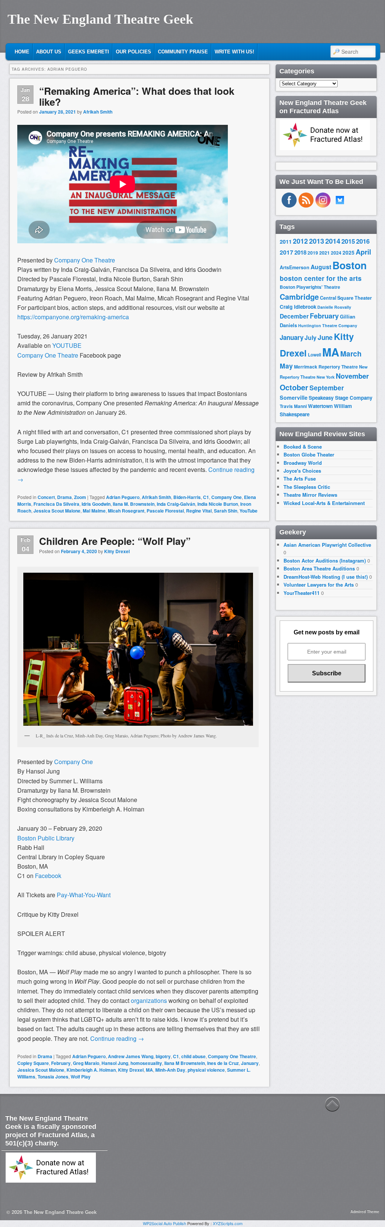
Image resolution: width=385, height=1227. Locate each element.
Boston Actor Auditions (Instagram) (324, 560)
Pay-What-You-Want (84, 894)
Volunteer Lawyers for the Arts (318, 584)
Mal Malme (94, 510)
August (321, 266)
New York (326, 377)
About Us (48, 52)
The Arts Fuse (299, 478)
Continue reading (117, 1038)
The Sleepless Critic (306, 486)
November (352, 376)
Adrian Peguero (122, 497)
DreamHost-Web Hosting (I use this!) (325, 576)
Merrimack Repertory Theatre (326, 366)
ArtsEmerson (294, 267)
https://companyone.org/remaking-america (73, 316)
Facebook (48, 875)
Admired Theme (364, 1211)
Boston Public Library (45, 838)
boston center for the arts (321, 278)
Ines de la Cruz (223, 1063)
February (61, 1063)
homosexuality (146, 1063)
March (351, 354)
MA (149, 1069)
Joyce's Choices (302, 470)
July (311, 337)
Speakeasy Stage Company (340, 397)
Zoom (80, 497)
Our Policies (133, 52)
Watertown (320, 406)
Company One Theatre (84, 260)
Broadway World (302, 462)
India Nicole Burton (217, 504)
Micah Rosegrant (126, 510)
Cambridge (299, 296)
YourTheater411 (301, 592)
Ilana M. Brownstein (134, 504)
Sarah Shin (225, 510)
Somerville (294, 397)
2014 (332, 241)
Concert (46, 497)
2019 (313, 252)
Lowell (314, 355)
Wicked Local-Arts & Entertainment (324, 503)
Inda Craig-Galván (176, 504)
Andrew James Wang (130, 1056)
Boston (349, 265)
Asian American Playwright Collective (327, 544)
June (325, 337)
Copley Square (33, 1063)
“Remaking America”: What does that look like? (136, 96)
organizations (149, 1000)
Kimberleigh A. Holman (91, 1069)
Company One (226, 497)
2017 (286, 252)
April (363, 252)
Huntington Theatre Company (327, 325)
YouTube (248, 510)
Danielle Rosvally (334, 307)
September (326, 387)
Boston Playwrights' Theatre (310, 287)
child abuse (193, 1056)
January (250, 1063)
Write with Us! (234, 52)
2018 (300, 252)
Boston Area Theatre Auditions (319, 568)
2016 (363, 241)
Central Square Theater (346, 297)
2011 (286, 241)
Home (22, 52)
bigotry (163, 1056)
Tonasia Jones (53, 1076)
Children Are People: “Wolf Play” (115, 541)
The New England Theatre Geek (100, 19)
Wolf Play (81, 1076)
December (294, 316)
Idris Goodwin (96, 504)
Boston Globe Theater (308, 454)
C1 (206, 497)
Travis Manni (293, 406)
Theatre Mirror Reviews (310, 494)
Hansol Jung (115, 1063)
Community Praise (183, 52)
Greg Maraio (86, 1063)
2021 (324, 252)
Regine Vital (199, 510)
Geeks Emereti (88, 52)
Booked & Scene (302, 446)
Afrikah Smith (97, 111)
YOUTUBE (67, 345)
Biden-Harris (187, 497)
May (286, 365)
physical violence (206, 1069)
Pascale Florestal (165, 510)
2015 (348, 241)
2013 (316, 241)
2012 (300, 241)
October (294, 387)
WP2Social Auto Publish (164, 1223)
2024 (336, 252)
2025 (349, 252)
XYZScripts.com (228, 1223)
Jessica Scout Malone (56, 510)
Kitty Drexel (117, 551)
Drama (64, 497)
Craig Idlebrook (298, 306)
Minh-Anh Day (170, 1069)
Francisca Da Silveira (56, 504)
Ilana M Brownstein (184, 1063)
